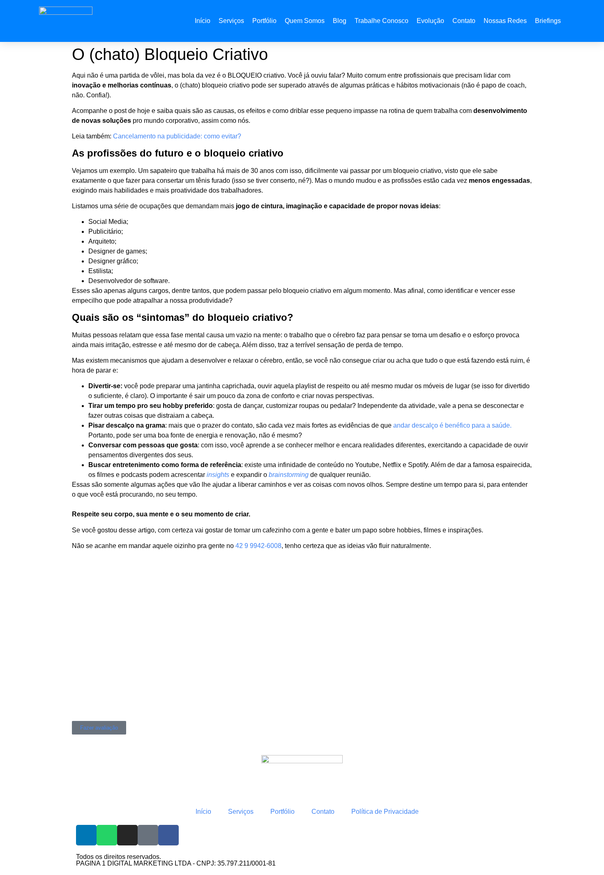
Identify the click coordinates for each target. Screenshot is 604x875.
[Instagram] (127, 835)
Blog (339, 20)
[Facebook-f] (168, 835)
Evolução (430, 20)
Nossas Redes (505, 20)
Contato (463, 20)
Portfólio (264, 20)
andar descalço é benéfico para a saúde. (452, 425)
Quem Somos (305, 20)
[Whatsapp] (107, 835)
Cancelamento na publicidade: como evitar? (177, 136)
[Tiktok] (148, 835)
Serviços (231, 20)
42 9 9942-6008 (258, 545)
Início (202, 20)
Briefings (548, 20)
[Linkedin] (86, 835)
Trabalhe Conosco (381, 20)
